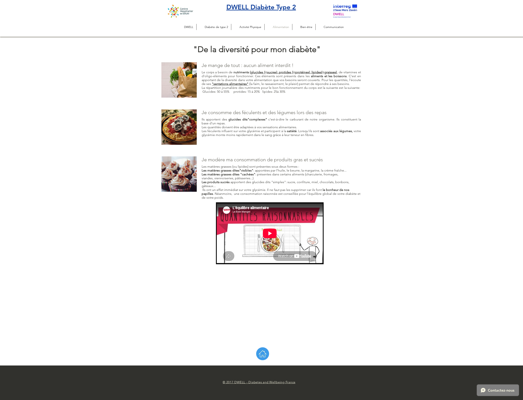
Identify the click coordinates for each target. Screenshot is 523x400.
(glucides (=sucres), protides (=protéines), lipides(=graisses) (293, 72)
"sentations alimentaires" (230, 84)
